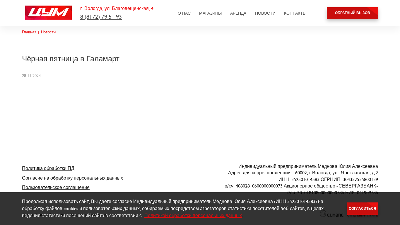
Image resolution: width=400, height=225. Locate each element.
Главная (29, 32)
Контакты (295, 13)
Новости (265, 13)
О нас (184, 13)
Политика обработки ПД (48, 168)
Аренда (238, 13)
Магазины (210, 13)
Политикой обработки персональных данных (193, 215)
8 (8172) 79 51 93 (101, 16)
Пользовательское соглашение (56, 187)
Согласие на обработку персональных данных (72, 178)
